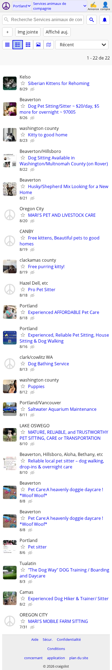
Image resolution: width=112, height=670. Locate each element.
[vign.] (18, 44)
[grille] (28, 44)
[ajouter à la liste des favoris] (23, 83)
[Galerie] (38, 44)
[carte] (48, 44)
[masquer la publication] (33, 89)
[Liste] (7, 44)
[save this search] (104, 20)
